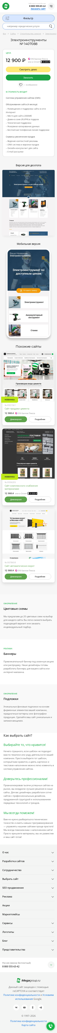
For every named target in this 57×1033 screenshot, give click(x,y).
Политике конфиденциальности (21, 995)
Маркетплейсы (11, 914)
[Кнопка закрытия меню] (54, 2)
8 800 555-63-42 (37, 6)
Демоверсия (15, 419)
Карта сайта (28, 1025)
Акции (6, 905)
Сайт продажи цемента (17, 408)
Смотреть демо (28, 69)
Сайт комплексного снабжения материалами (21, 487)
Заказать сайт (38, 9)
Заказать (28, 77)
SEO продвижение (13, 887)
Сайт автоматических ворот (19, 565)
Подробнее (40, 419)
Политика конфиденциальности (28, 1021)
